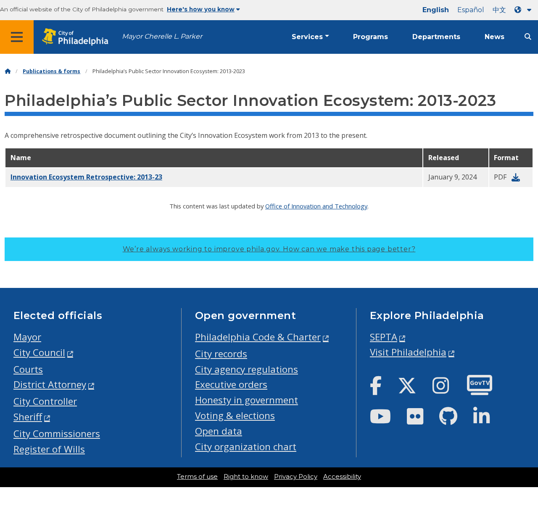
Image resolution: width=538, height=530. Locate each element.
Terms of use (197, 476)
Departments (436, 37)
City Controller (45, 401)
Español (470, 10)
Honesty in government (246, 399)
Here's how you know (201, 9)
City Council (39, 352)
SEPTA (383, 336)
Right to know (246, 476)
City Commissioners (56, 433)
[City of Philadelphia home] (77, 37)
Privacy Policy (295, 476)
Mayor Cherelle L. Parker (162, 36)
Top (520, 498)
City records (221, 353)
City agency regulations (246, 369)
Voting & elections (235, 415)
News (494, 37)
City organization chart (245, 446)
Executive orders (231, 384)
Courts (28, 369)
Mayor (27, 336)
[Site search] (528, 36)
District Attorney (49, 384)
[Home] (8, 71)
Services (307, 37)
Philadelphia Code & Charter (258, 336)
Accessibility (342, 476)
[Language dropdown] (524, 10)
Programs (370, 37)
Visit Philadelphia (408, 352)
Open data (218, 431)
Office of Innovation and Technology (316, 206)
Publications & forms (51, 71)
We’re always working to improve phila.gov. (269, 249)
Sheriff (27, 416)
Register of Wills (49, 449)
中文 (499, 10)
